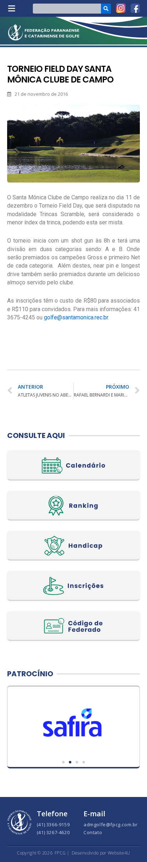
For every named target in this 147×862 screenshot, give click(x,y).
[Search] (106, 9)
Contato (92, 832)
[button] (11, 8)
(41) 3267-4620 (53, 832)
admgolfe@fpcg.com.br (110, 824)
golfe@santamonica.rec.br (76, 317)
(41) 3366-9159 (53, 824)
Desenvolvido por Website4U (101, 853)
